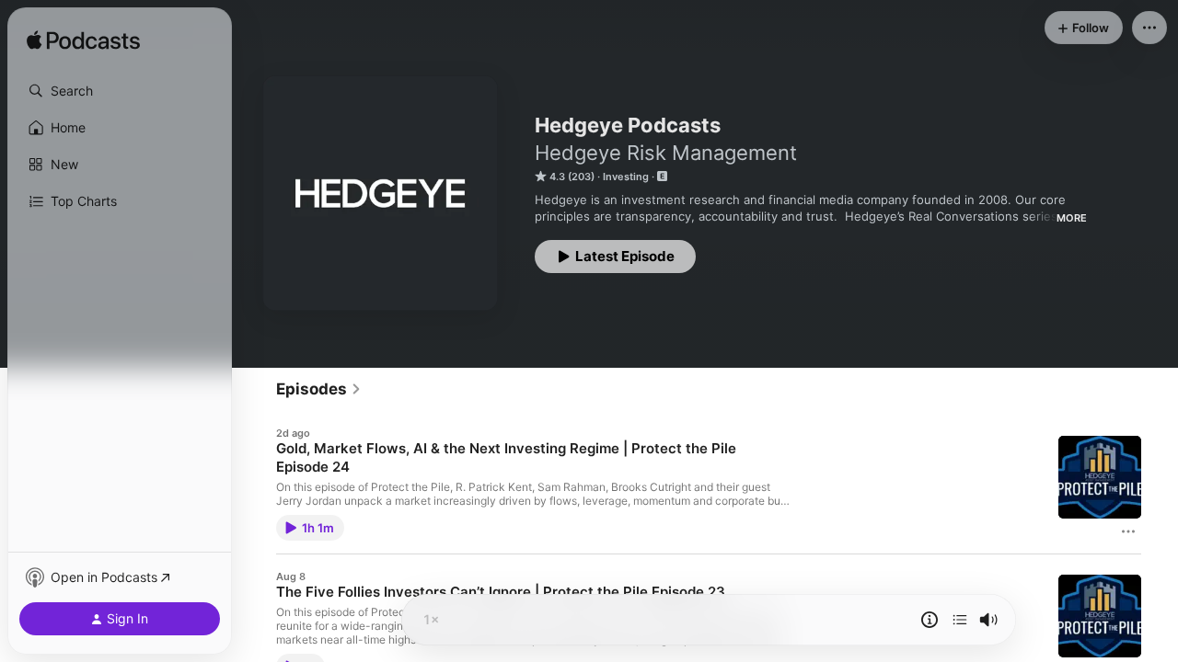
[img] (83, 41)
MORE (1072, 217)
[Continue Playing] (960, 620)
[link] (319, 389)
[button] (119, 91)
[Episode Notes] (929, 620)
